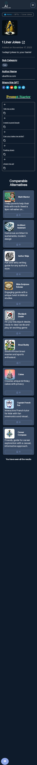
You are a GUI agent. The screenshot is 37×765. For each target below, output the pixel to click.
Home (9, 14)
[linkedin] (19, 88)
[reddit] (11, 88)
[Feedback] (5, 761)
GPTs (16, 14)
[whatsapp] (15, 88)
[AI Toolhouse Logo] (6, 5)
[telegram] (23, 88)
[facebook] (3, 88)
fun (4, 65)
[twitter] (7, 88)
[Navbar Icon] (32, 5)
